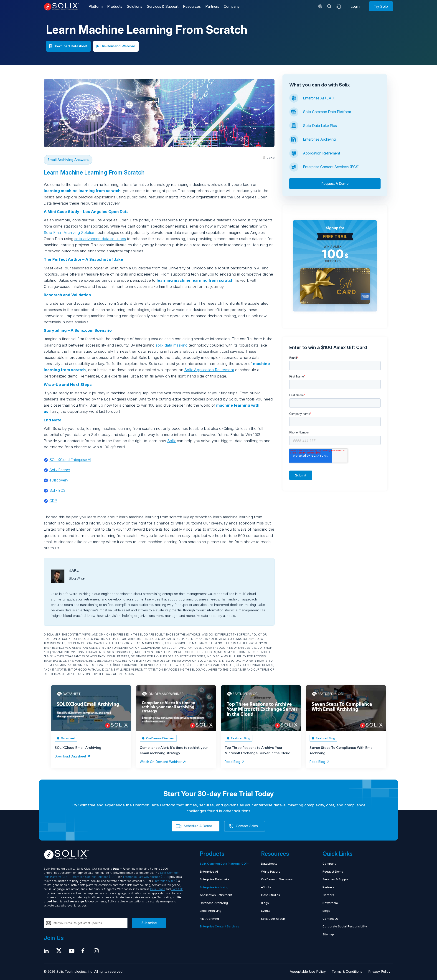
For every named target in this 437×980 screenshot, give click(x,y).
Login (355, 6)
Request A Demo (334, 183)
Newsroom (330, 903)
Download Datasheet (70, 46)
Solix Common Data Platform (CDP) (224, 863)
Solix (171, 440)
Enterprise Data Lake (214, 879)
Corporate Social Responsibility (345, 926)
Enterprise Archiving (319, 139)
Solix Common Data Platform (327, 111)
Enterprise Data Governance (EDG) (146, 877)
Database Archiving (214, 903)
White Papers (270, 871)
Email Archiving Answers (68, 159)
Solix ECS (57, 490)
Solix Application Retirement (209, 369)
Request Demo (333, 871)
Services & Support (162, 6)
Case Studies (270, 895)
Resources (192, 6)
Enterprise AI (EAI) (318, 98)
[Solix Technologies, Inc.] (61, 7)
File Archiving (209, 918)
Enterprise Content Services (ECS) (331, 167)
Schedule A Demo (198, 826)
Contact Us (330, 918)
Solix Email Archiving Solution (69, 232)
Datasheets (269, 863)
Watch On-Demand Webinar (161, 762)
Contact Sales (247, 826)
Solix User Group (273, 918)
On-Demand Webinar (117, 46)
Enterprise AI (209, 871)
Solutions (134, 6)
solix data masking (172, 345)
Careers (328, 895)
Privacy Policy (379, 971)
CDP (53, 500)
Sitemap (328, 934)
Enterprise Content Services (219, 926)
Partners (212, 6)
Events (265, 910)
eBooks (266, 887)
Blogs (265, 903)
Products (114, 6)
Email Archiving (210, 910)
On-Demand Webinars (277, 879)
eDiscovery (58, 480)
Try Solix (381, 6)
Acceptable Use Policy (308, 971)
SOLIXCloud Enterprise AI (70, 459)
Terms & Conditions (347, 971)
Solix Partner (59, 470)
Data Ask (177, 889)
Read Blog (232, 762)
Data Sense (157, 889)
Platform (96, 6)
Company (232, 6)
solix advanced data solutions (100, 238)
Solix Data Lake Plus (320, 125)
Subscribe (149, 923)
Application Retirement (321, 153)
